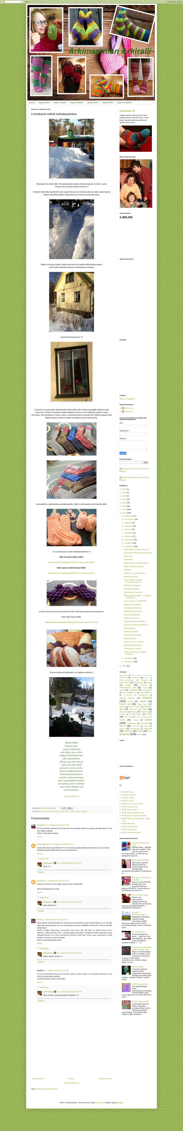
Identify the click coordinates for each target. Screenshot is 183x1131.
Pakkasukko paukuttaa (133, 645)
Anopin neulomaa (131, 576)
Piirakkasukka (135, 714)
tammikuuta (129, 662)
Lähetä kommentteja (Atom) (47, 1089)
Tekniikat (144, 723)
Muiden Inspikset (134, 707)
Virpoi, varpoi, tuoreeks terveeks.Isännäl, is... (133, 581)
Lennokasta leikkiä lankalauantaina (137, 553)
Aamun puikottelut (131, 632)
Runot (67, 811)
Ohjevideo (123, 712)
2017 (124, 499)
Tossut (77, 811)
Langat (130, 701)
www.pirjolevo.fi (71, 796)
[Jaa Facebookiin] (69, 808)
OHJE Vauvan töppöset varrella (134, 816)
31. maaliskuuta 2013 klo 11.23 (55, 919)
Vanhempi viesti (105, 1079)
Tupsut (146, 726)
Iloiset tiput (128, 556)
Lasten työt (125, 704)
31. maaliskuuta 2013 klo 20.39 (69, 953)
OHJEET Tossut (128, 798)
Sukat (72, 811)
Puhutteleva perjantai (132, 585)
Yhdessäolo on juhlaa (132, 648)
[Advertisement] (71, 1058)
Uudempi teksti (37, 1079)
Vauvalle (84, 811)
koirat (140, 731)
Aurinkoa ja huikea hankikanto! (136, 625)
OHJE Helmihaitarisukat (131, 832)
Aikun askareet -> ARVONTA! (135, 601)
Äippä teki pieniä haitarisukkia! (136, 563)
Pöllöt (148, 717)
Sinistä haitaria (129, 628)
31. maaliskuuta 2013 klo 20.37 (69, 863)
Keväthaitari (128, 559)
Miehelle (122, 707)
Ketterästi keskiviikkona (133, 611)
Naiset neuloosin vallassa (134, 642)
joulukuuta (128, 516)
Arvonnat (135, 678)
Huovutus (143, 685)
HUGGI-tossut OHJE (140, 984)
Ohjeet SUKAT (44, 103)
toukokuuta (129, 540)
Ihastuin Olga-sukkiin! (140, 1001)
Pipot (149, 714)
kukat (150, 731)
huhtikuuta (128, 543)
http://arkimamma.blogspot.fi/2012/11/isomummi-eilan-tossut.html (71, 622)
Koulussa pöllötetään (132, 615)
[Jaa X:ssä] (67, 808)
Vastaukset (44, 859)
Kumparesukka (128, 695)
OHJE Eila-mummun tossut (132, 804)
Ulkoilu (122, 729)
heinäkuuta (129, 533)
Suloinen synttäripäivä (132, 604)
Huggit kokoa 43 (127, 111)
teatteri (139, 734)
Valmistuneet (135, 729)
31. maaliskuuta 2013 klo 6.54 (57, 825)
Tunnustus (136, 726)
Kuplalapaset (143, 695)
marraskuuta (129, 519)
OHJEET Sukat (128, 792)
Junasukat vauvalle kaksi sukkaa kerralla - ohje (142, 948)
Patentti (122, 714)
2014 (124, 509)
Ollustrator (100, 1103)
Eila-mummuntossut (127, 680)
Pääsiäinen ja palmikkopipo (134, 573)
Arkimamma (48, 863)
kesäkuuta (128, 536)
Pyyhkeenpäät (139, 717)
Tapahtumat (131, 723)
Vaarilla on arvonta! (131, 618)
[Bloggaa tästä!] (64, 808)
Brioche (146, 677)
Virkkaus (128, 731)
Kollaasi (142, 692)
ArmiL (39, 919)
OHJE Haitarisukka (129, 829)
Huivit (128, 685)
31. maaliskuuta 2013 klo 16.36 (56, 970)
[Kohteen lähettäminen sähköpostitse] (62, 808)
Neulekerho (134, 709)
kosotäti (40, 881)
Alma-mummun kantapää (140, 675)
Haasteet (144, 680)
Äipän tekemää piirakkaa (133, 566)
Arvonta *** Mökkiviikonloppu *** (140, 913)
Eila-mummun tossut (140, 895)
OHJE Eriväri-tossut (129, 810)
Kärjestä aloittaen (127, 698)
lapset (125, 734)
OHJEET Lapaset (128, 795)
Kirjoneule (125, 692)
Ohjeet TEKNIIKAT (124, 103)
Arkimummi (128, 411)
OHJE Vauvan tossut (130, 807)
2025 (124, 489)
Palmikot (144, 712)
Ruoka (135, 720)
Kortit (150, 692)
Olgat (134, 712)
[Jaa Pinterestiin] (71, 808)
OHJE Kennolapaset (130, 826)
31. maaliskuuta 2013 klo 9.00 (56, 881)
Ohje (62, 811)
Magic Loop (142, 704)
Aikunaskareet (43, 844)
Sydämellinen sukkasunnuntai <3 (137, 549)
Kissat (134, 692)
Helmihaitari (138, 683)
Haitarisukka (124, 683)
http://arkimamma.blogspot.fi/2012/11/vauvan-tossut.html (72, 562)
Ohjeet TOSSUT (60, 103)
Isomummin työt (46, 811)
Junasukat (133, 690)
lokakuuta (128, 523)
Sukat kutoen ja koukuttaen (134, 621)
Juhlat (122, 690)
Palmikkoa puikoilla (131, 589)
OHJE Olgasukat (128, 823)
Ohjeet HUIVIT (93, 103)
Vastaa (39, 837)
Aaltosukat (123, 675)
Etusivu (32, 103)
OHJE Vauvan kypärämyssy (133, 813)
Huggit (149, 683)
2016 (124, 503)
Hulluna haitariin (130, 638)
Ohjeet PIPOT (107, 103)
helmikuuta (128, 658)
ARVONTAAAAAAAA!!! (141, 860)
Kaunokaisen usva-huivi (133, 592)
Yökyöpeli (127, 570)
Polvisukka (128, 717)
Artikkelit (123, 678)
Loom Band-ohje (138, 932)
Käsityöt (56, 811)
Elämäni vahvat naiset (132, 635)
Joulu (145, 688)
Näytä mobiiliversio (71, 1083)
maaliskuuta (129, 546)
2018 (124, 496)
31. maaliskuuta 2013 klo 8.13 (62, 844)
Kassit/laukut (147, 690)
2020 (124, 493)
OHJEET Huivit (127, 801)
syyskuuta (128, 526)
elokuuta (128, 529)
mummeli (41, 825)
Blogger (120, 1103)
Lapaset (143, 701)
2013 (124, 513)
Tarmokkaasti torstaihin (133, 608)
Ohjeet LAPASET (77, 103)
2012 (124, 666)
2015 (124, 506)
